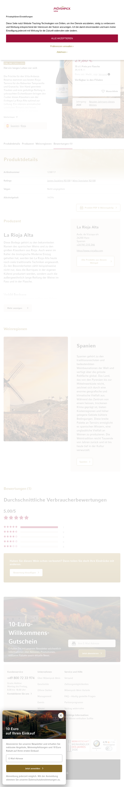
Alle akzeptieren (62, 38)
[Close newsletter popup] (61, 715)
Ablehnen (61, 52)
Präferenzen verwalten (61, 46)
